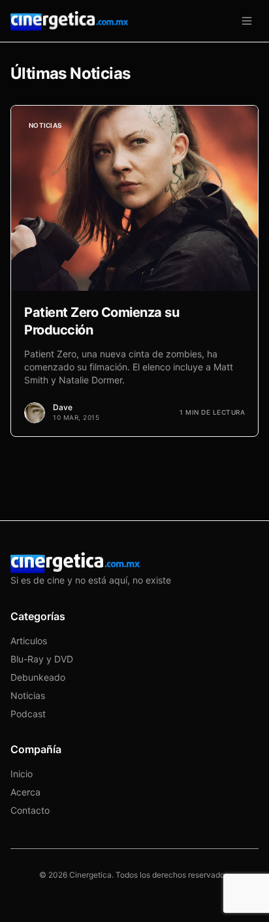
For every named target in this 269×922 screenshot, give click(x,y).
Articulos (28, 640)
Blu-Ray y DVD (41, 658)
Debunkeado (37, 677)
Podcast (28, 713)
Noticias (27, 695)
